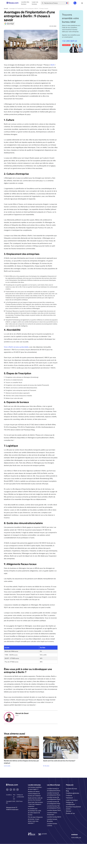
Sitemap (68, 811)
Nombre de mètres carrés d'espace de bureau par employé (34, 793)
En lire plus (46, 765)
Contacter (69, 795)
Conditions (9, 794)
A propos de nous (71, 788)
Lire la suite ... (7, 765)
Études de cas (70, 813)
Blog (67, 791)
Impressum (69, 798)
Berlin (53, 65)
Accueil (6, 8)
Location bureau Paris (54, 810)
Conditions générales (72, 793)
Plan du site (14, 796)
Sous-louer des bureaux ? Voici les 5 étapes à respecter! (35, 804)
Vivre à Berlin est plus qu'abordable (16, 347)
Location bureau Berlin (54, 817)
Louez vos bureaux (72, 800)
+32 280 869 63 (75, 3)
